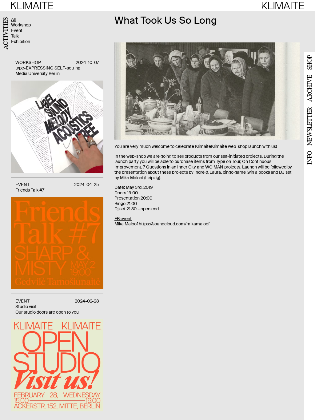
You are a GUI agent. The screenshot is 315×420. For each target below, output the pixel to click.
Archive (309, 88)
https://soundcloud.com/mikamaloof (174, 224)
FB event (123, 218)
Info (309, 157)
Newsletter (309, 126)
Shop (309, 62)
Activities (5, 33)
